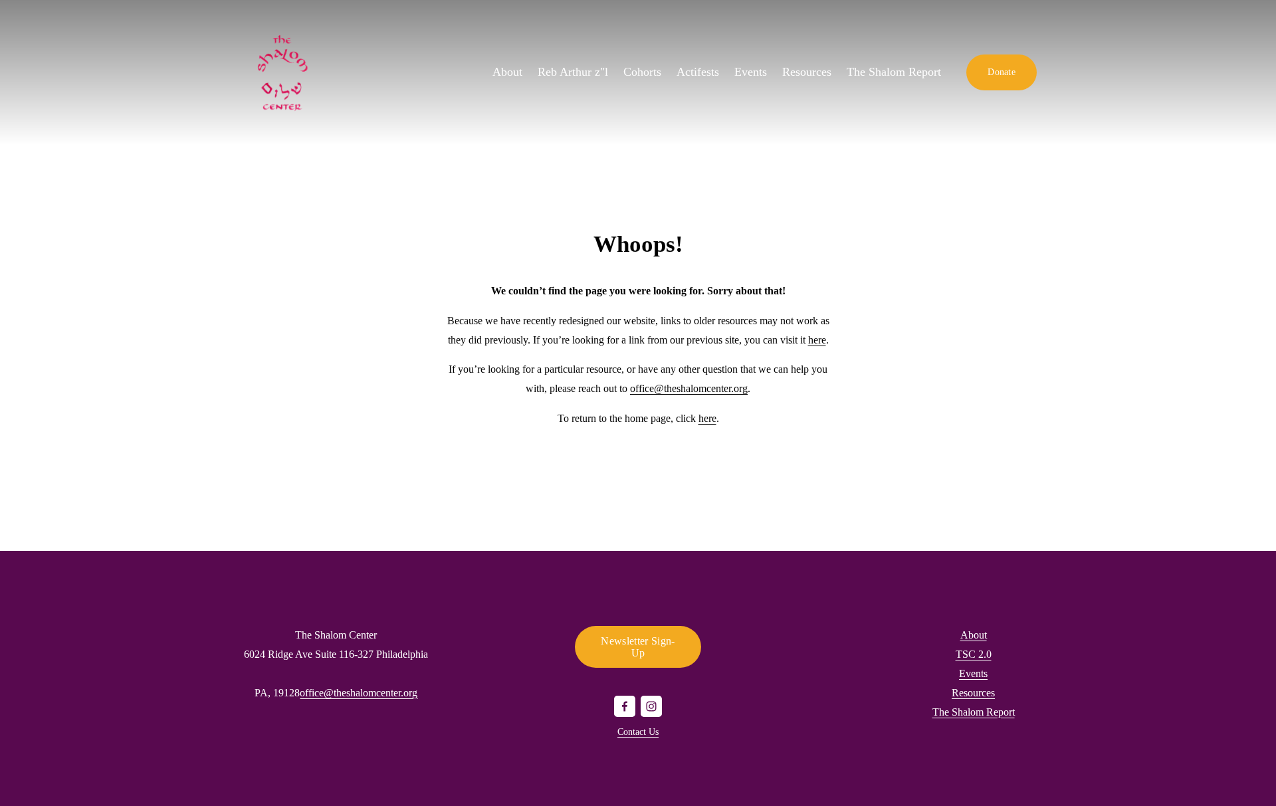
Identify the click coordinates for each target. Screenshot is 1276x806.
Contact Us (638, 732)
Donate (1001, 72)
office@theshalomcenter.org (689, 388)
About (973, 635)
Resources (806, 71)
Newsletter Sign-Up (638, 646)
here (817, 340)
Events (750, 71)
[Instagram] (651, 706)
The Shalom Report (894, 71)
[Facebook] (624, 706)
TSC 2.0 (974, 654)
